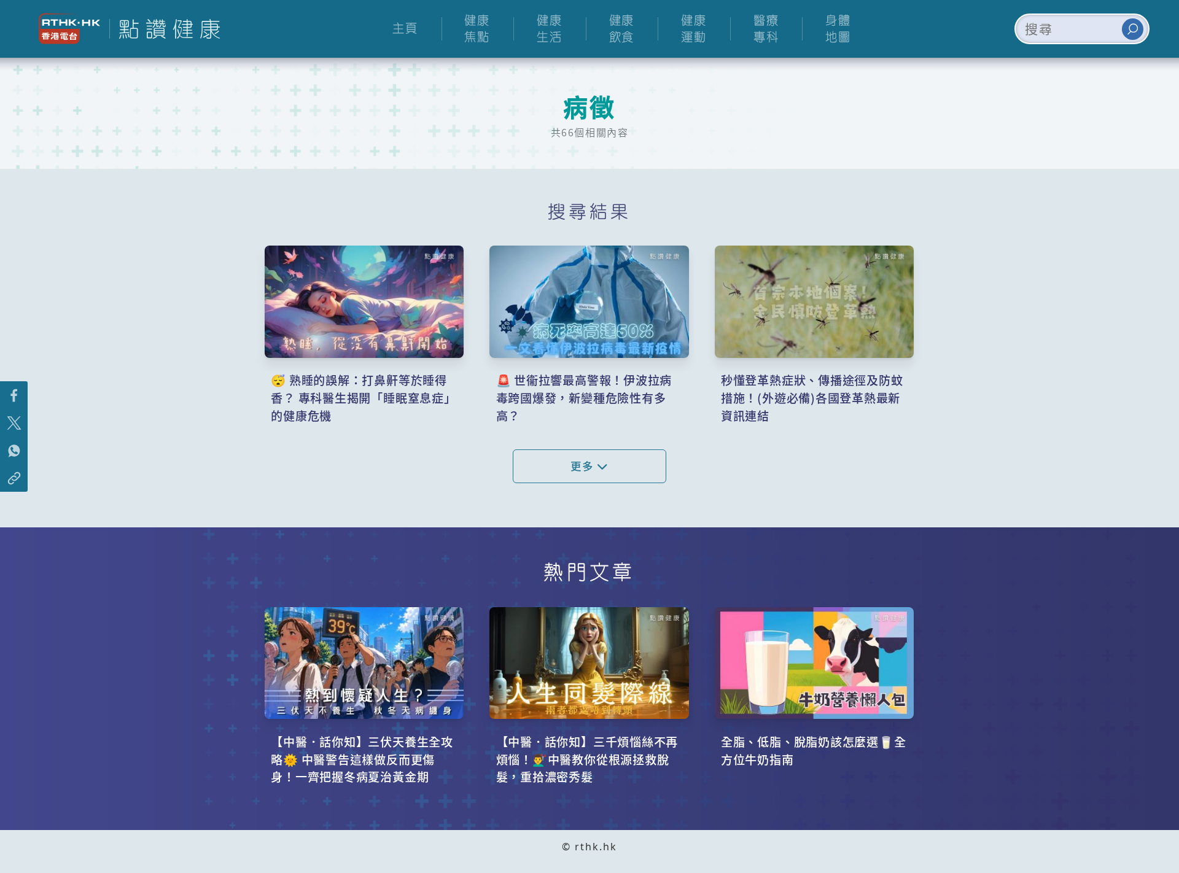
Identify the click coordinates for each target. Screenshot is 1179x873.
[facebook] (14, 395)
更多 (583, 465)
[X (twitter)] (14, 423)
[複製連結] (14, 478)
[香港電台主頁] (64, 28)
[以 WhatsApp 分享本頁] (14, 450)
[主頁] (164, 29)
